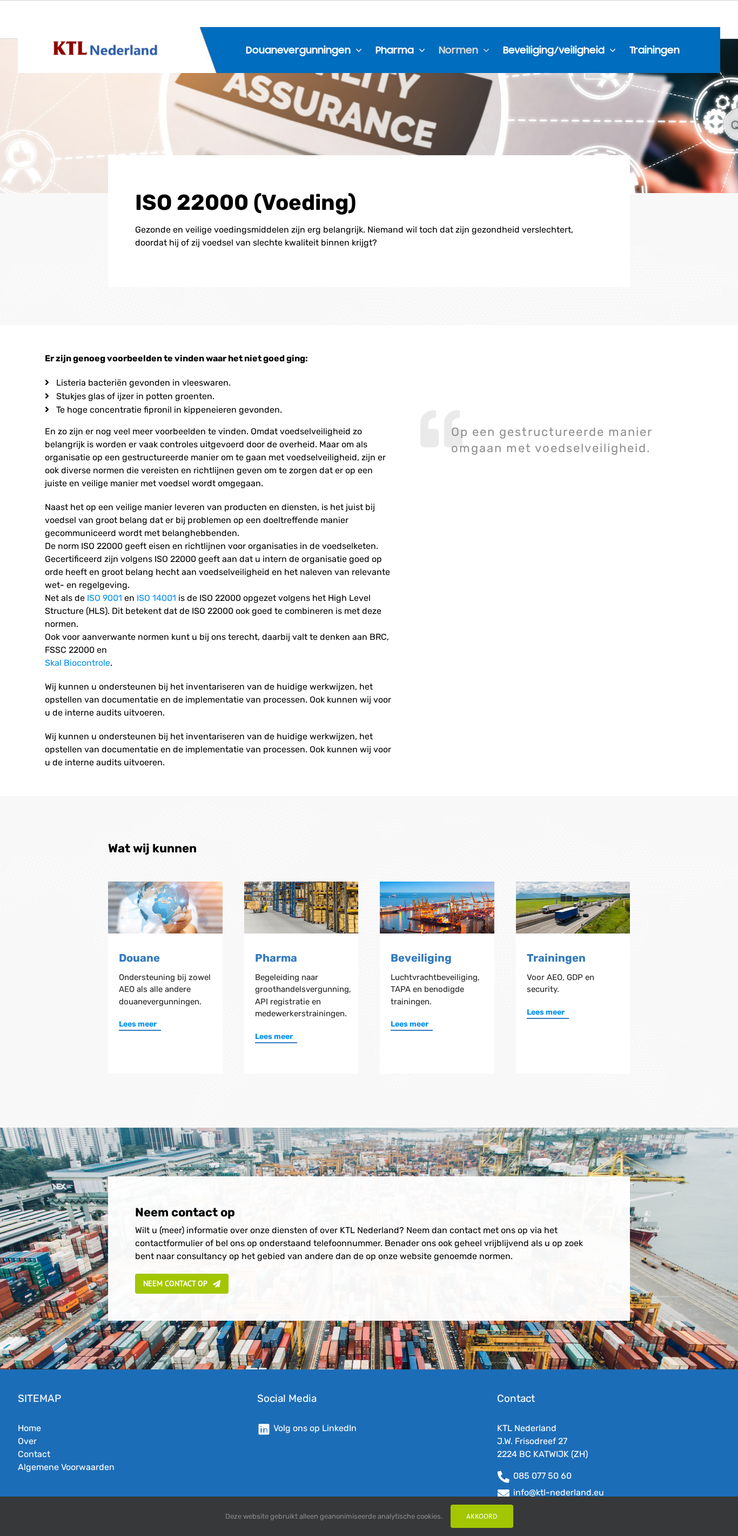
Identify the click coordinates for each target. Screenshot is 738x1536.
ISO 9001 (104, 598)
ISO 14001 (156, 598)
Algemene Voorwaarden (66, 1467)
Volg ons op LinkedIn (315, 1428)
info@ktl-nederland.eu (558, 1492)
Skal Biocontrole (77, 663)
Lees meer (138, 1024)
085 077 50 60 (542, 1476)
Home (29, 1428)
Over (27, 1441)
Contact (34, 1454)
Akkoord (482, 1516)
